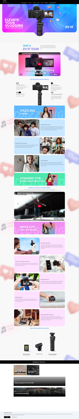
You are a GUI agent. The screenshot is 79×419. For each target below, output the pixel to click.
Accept (7, 417)
